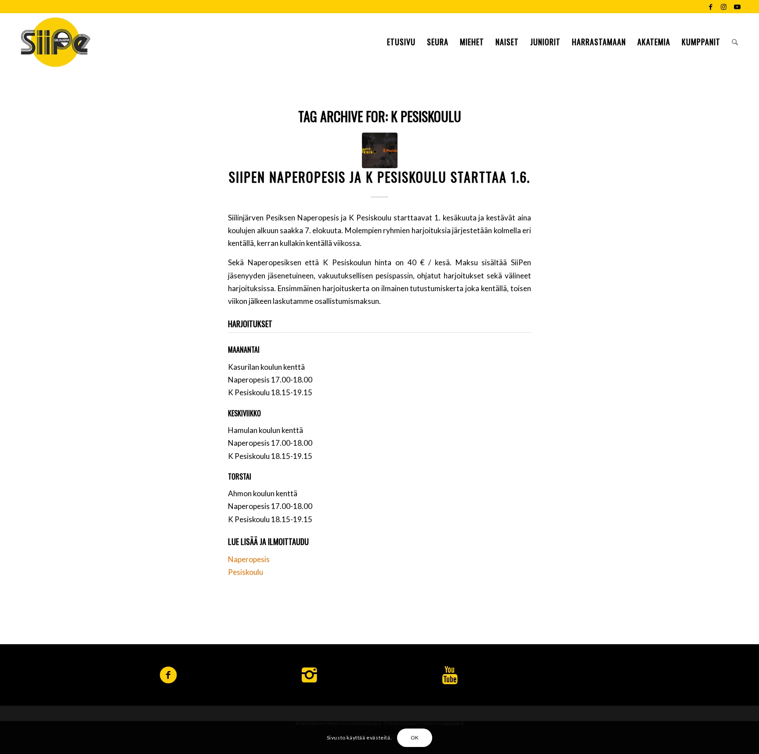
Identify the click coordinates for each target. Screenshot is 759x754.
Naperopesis (249, 559)
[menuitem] (401, 41)
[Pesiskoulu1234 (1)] (380, 150)
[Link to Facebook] (710, 6)
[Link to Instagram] (723, 6)
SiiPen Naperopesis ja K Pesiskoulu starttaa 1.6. (379, 177)
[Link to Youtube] (737, 6)
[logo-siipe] (55, 41)
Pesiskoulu (245, 572)
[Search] (735, 41)
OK (415, 737)
